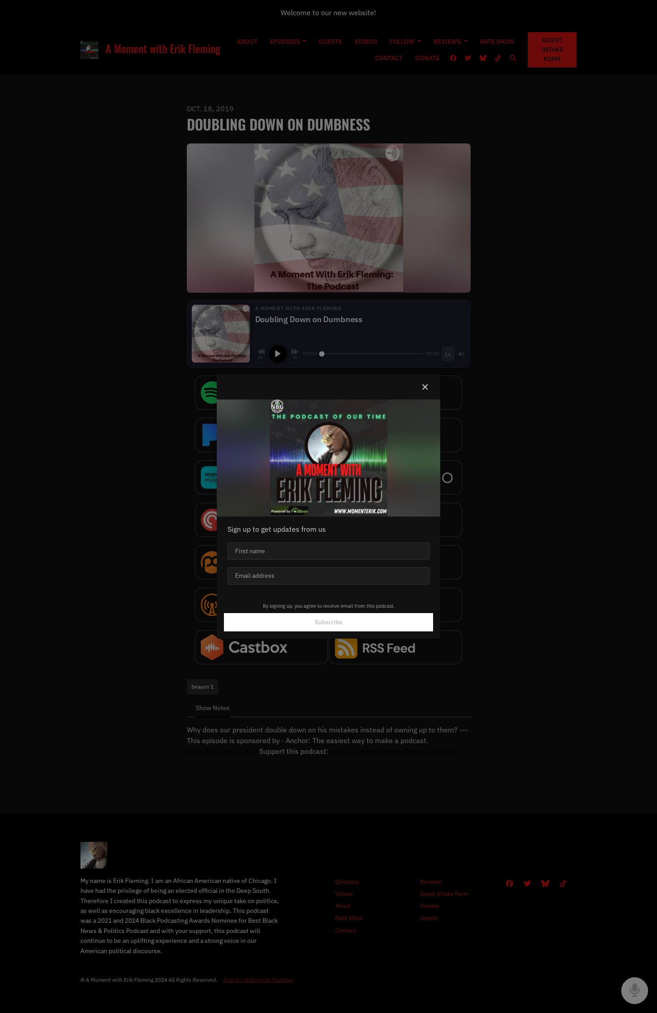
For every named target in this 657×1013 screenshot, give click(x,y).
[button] (425, 387)
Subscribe (329, 622)
